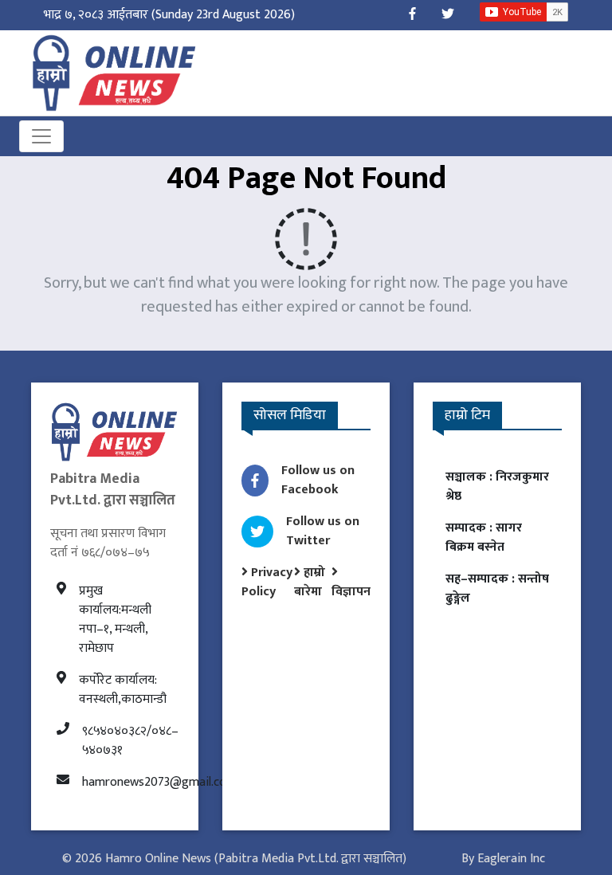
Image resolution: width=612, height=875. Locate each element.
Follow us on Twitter (322, 531)
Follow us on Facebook (318, 480)
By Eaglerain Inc (503, 858)
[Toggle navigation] (41, 136)
